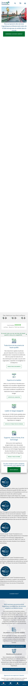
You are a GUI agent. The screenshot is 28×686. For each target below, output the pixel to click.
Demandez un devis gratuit (14, 34)
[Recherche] (15, 3)
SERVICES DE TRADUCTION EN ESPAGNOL (14, 424)
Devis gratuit (14, 470)
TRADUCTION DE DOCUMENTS (14, 366)
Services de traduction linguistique (14, 669)
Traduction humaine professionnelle (14, 646)
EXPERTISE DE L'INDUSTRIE (14, 397)
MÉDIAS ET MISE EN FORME (14, 456)
